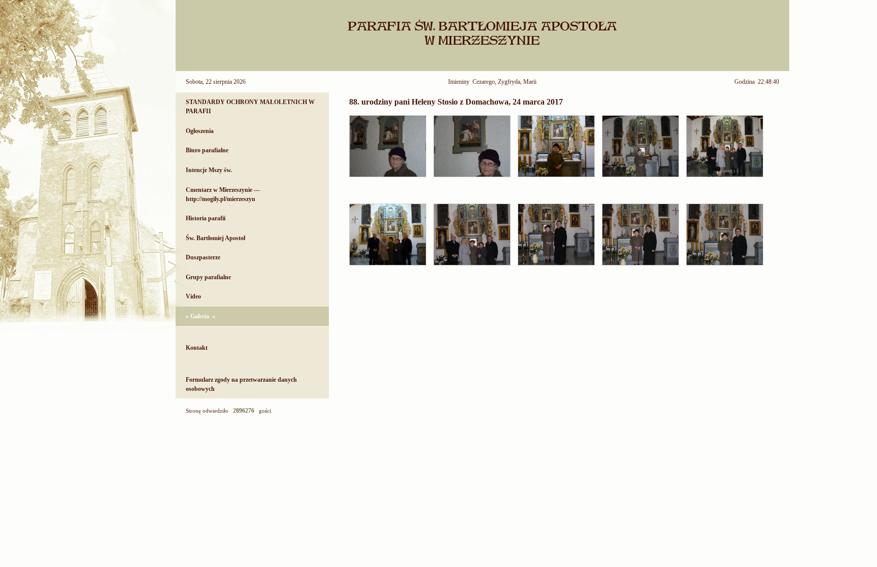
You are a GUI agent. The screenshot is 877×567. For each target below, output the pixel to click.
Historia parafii (205, 218)
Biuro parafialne (207, 150)
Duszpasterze (203, 257)
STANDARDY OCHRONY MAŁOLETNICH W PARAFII (250, 106)
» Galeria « (200, 316)
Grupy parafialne (208, 277)
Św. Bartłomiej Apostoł (215, 238)
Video (193, 296)
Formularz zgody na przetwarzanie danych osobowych (241, 384)
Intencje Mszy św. (209, 170)
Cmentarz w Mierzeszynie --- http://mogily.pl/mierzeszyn (223, 194)
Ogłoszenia (200, 131)
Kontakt (197, 347)
